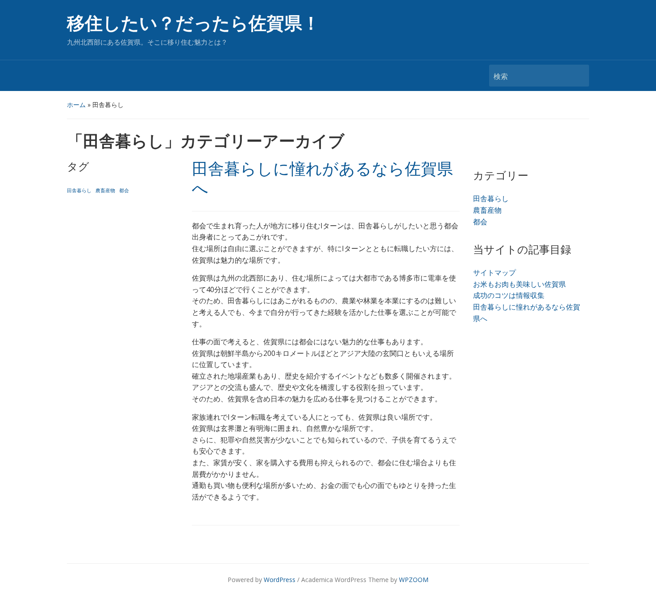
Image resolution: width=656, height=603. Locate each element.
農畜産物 (105, 190)
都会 (124, 190)
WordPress (279, 579)
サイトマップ (494, 272)
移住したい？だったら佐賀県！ (193, 23)
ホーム (76, 104)
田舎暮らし (79, 190)
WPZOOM (413, 579)
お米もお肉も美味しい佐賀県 (519, 284)
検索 (578, 75)
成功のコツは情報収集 (508, 295)
